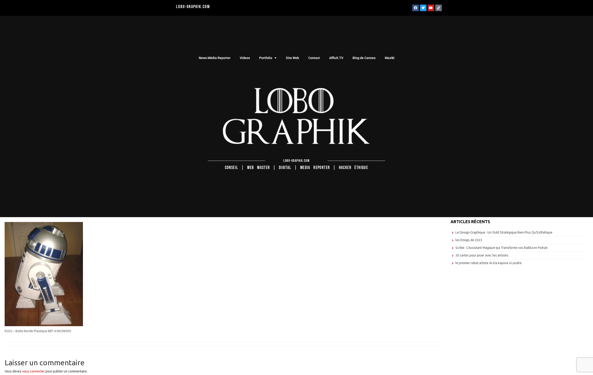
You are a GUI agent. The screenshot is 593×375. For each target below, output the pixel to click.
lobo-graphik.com (193, 6)
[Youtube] (431, 8)
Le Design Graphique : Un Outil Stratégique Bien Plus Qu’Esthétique (503, 232)
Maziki (389, 58)
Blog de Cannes (364, 58)
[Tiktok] (438, 8)
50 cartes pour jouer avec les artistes (481, 255)
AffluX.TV (336, 58)
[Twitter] (423, 8)
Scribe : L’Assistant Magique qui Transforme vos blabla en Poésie (501, 248)
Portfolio (265, 58)
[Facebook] (415, 8)
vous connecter (33, 371)
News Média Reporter (214, 58)
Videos (245, 58)
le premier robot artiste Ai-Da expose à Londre (488, 263)
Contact (314, 58)
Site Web (292, 58)
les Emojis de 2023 (468, 240)
